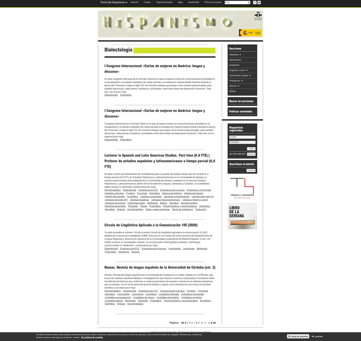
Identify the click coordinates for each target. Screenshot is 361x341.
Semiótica (110, 209)
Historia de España (193, 193)
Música (163, 203)
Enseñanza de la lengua (172, 190)
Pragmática (125, 95)
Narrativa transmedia (115, 206)
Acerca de (134, 2)
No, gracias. (317, 336)
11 (205, 322)
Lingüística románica (191, 297)
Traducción (200, 209)
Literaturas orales (136, 203)
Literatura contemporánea (176, 196)
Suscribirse (251, 170)
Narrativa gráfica (189, 203)
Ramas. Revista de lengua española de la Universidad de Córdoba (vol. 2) (159, 268)
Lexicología (188, 248)
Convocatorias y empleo (238, 76)
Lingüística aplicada (169, 294)
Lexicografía (174, 248)
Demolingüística (112, 190)
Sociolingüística (135, 209)
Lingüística (132, 196)
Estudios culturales (114, 193)
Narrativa (174, 203)
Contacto (147, 2)
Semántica (204, 206)
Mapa (180, 2)
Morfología (152, 203)
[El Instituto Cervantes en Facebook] (254, 2)
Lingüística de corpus (143, 297)
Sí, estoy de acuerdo (298, 336)
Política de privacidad (212, 2)
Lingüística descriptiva (168, 297)
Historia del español (115, 196)
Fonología (142, 193)
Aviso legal (206, 332)
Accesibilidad (193, 2)
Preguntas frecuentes (164, 2)
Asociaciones (234, 65)
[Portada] (180, 23)
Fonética (130, 193)
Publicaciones (234, 81)
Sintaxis (121, 209)
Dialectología (111, 95)
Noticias (232, 91)
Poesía (143, 206)
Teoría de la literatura (182, 209)
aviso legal (56, 337)
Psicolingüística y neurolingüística (180, 206)
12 (209, 322)
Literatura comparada (150, 196)
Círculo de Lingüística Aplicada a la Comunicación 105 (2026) (150, 225)
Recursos (233, 86)
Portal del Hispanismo (113, 2)
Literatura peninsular (115, 203)
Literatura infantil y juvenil (195, 199)
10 (202, 322)
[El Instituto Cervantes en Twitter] (258, 2)
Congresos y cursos (237, 71)
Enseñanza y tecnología (199, 190)
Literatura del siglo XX (203, 196)
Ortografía (133, 206)
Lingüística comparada (192, 294)
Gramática (154, 193)
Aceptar (251, 149)
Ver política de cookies (92, 337)
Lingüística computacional (118, 297)
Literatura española (139, 199)
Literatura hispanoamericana (165, 199)
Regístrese (251, 154)
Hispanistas (234, 55)
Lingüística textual (114, 300)
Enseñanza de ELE (148, 190)
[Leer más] (121, 91)
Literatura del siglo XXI (116, 199)
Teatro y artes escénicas (158, 209)
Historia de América (172, 193)
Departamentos (235, 60)
